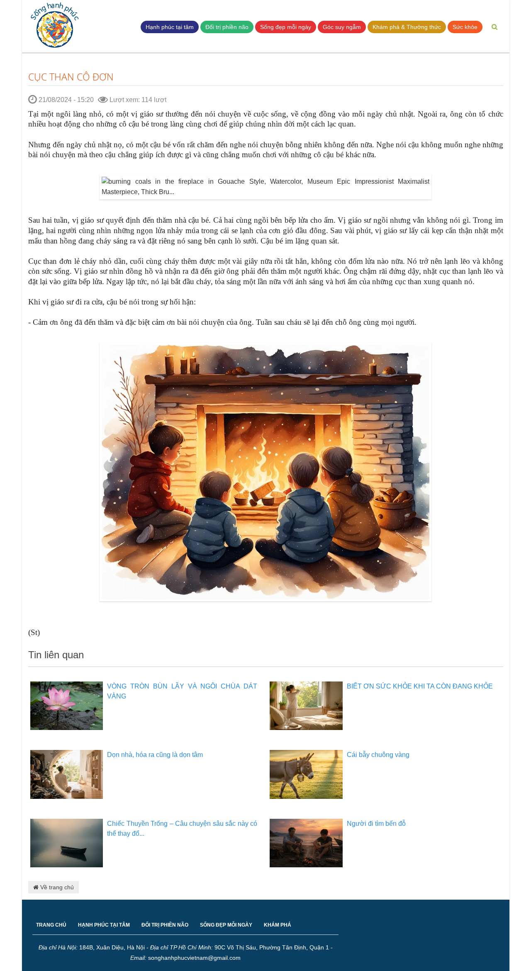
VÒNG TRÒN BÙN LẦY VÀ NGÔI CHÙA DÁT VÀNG (182, 691)
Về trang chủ (56, 887)
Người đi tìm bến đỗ (376, 823)
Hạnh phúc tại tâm (170, 27)
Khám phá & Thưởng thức (407, 27)
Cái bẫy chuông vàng (378, 754)
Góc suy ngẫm (342, 27)
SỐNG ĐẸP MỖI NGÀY (226, 925)
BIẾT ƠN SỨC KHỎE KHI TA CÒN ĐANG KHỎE (420, 686)
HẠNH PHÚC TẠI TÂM (104, 925)
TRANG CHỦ (51, 925)
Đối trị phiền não (226, 27)
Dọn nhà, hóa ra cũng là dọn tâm (155, 754)
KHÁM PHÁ (277, 925)
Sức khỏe (465, 27)
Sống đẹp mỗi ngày (285, 27)
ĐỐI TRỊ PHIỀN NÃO (164, 925)
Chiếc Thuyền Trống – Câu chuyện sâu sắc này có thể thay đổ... (182, 828)
